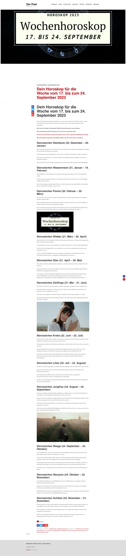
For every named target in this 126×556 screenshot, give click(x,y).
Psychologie (67, 4)
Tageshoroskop (42, 85)
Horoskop (75, 4)
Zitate (47, 532)
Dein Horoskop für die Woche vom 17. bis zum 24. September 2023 (61, 93)
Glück (68, 530)
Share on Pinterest (33, 112)
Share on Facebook (33, 106)
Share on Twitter (33, 109)
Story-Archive (46, 543)
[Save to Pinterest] (124, 279)
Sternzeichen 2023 (82, 530)
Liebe (72, 530)
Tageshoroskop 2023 (53, 85)
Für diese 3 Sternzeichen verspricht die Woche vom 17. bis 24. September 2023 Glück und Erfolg (62, 134)
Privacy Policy (37, 543)
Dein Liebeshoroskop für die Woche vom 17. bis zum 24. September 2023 (56, 131)
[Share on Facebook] (124, 276)
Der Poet (31, 4)
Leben (60, 4)
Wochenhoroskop (41, 532)
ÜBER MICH (96, 4)
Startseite (54, 4)
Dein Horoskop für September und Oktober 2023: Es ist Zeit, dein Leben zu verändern (60, 137)
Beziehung (89, 4)
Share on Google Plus (33, 115)
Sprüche (81, 4)
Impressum (29, 543)
